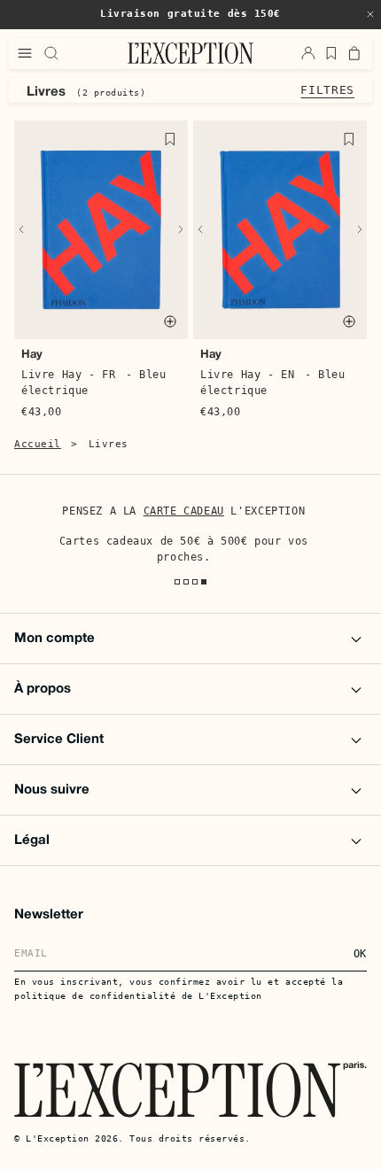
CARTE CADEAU (183, 511)
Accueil (37, 444)
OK (360, 954)
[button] (370, 14)
